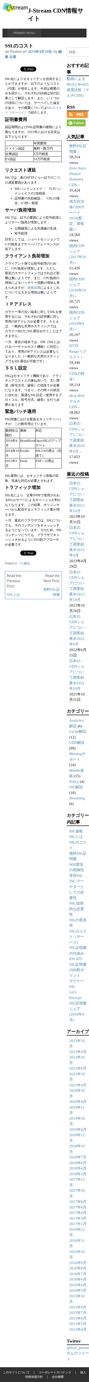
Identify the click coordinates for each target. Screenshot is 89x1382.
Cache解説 (77, 731)
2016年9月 (78, 1263)
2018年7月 (78, 1157)
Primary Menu (24, 33)
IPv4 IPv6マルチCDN (77, 401)
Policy (74, 782)
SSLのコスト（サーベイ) (78, 936)
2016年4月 (78, 1285)
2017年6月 (78, 1207)
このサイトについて (16, 1372)
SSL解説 (24, 563)
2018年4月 (78, 1168)
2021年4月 (78, 1085)
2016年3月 (78, 1290)
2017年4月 (78, 1213)
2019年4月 (78, 1130)
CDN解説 (77, 743)
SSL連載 (76, 831)
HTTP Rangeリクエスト (78, 351)
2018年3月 (78, 1174)
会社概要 (58, 1377)
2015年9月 (78, 1307)
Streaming (77, 798)
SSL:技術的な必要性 (76, 908)
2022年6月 (78, 1068)
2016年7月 (78, 1274)
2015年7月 (78, 1313)
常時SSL (76, 876)
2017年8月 (78, 1202)
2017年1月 (78, 1224)
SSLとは (13, 594)
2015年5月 (78, 1324)
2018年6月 (78, 1163)
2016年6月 (78, 1279)
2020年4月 (78, 1102)
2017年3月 (78, 1218)
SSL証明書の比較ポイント (78, 970)
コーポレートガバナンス (55, 1372)
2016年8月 (78, 1268)
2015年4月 (78, 1329)
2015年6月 (78, 1318)
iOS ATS (75, 959)
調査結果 (33, 287)
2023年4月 (78, 1052)
